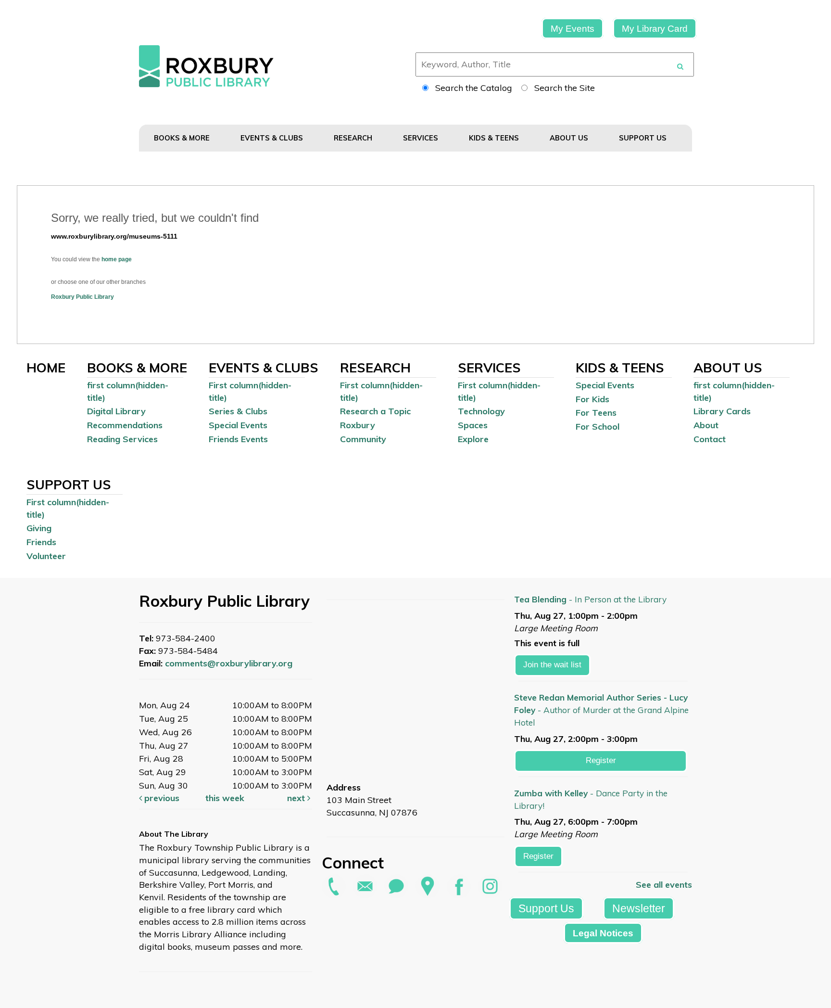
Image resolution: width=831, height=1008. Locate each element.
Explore (473, 439)
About (705, 425)
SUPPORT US (643, 137)
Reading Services (122, 439)
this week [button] (224, 798)
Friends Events (238, 439)
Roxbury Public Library (82, 296)
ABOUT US (570, 137)
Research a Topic (375, 411)
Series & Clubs (238, 411)
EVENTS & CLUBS (272, 137)
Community (363, 439)
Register (601, 760)
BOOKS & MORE (183, 137)
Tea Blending (590, 599)
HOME (45, 367)
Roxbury (357, 425)
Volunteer (46, 555)
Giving (38, 528)
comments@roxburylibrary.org (228, 663)
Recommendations (125, 425)
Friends (41, 542)
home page (116, 259)
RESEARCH (354, 137)
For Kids (592, 399)
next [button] (297, 798)
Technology (481, 411)
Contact (709, 439)
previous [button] (160, 798)
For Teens (596, 412)
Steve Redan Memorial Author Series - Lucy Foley (601, 709)
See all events (664, 884)
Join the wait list (552, 664)
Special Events (238, 425)
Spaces (473, 425)
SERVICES (421, 137)
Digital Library (116, 411)
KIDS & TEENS (495, 137)
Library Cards (722, 411)
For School (597, 426)
